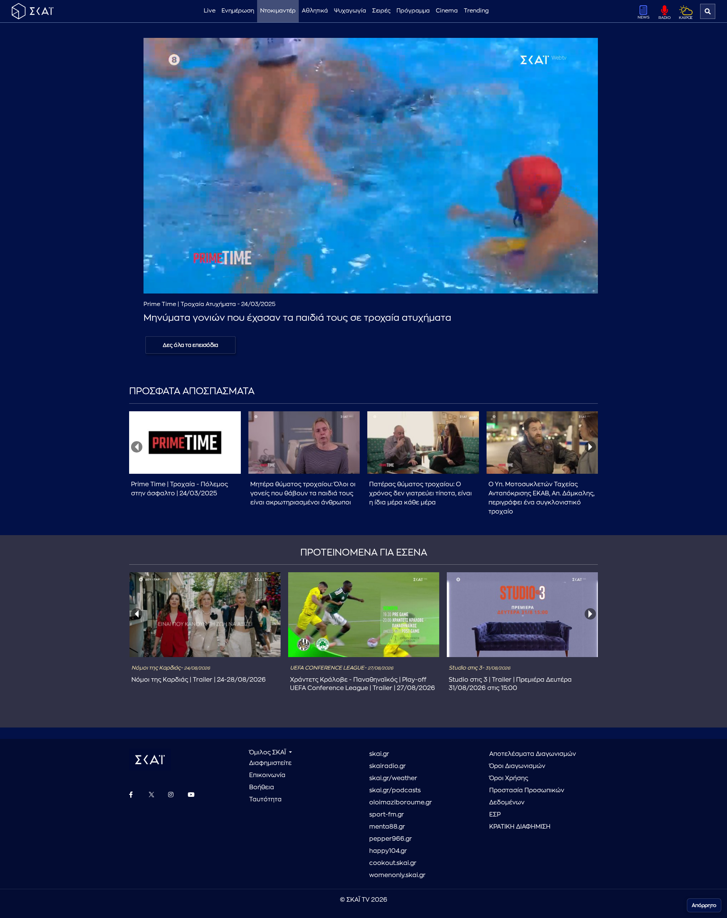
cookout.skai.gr (393, 863)
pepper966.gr (390, 839)
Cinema (447, 11)
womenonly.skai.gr (397, 875)
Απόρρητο (704, 905)
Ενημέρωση (238, 11)
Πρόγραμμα (413, 11)
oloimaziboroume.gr (400, 802)
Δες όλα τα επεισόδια (190, 345)
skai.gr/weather (393, 778)
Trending (476, 11)
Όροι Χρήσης (508, 778)
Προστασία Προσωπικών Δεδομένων (526, 796)
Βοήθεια (261, 787)
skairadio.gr (387, 766)
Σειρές (381, 11)
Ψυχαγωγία (350, 11)
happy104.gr (388, 851)
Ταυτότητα (265, 799)
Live (209, 11)
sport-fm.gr (386, 815)
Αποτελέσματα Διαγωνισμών (532, 754)
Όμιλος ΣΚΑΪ (268, 752)
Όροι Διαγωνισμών (517, 766)
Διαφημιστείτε (270, 763)
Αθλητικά (315, 11)
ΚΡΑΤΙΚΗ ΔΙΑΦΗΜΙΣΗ (520, 827)
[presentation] (136, 447)
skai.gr (379, 754)
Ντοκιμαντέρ (278, 11)
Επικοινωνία (267, 775)
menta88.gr (387, 827)
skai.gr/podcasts (395, 790)
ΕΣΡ (495, 815)
